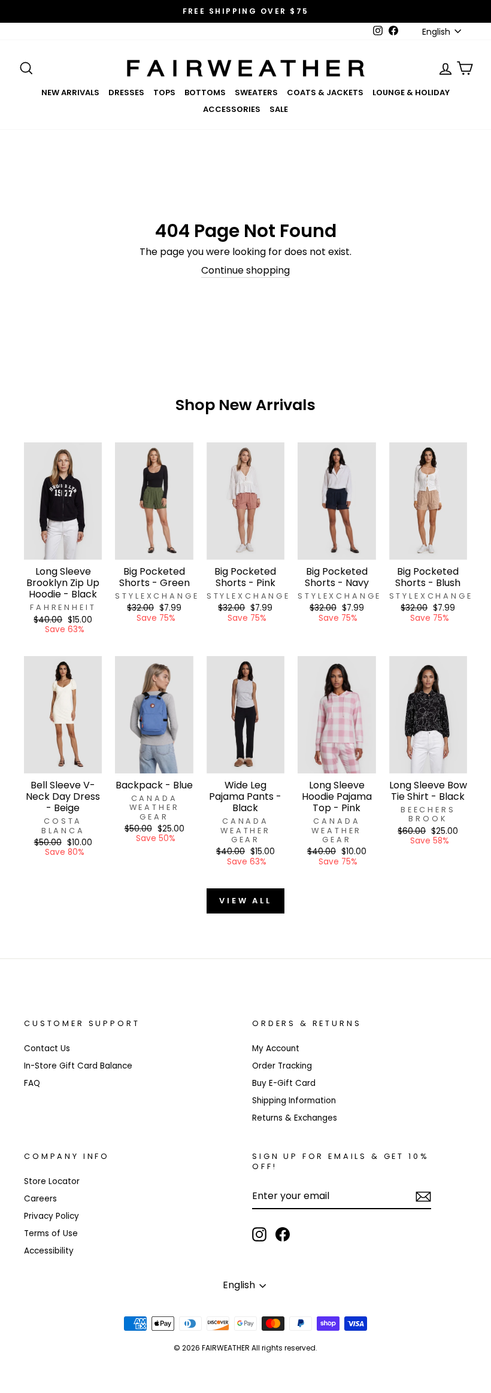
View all (245, 900)
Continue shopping (245, 271)
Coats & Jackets (325, 92)
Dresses (126, 92)
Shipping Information (294, 1100)
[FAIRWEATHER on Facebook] (282, 1234)
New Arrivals (70, 92)
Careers (40, 1198)
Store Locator (52, 1181)
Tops (164, 92)
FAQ (32, 1083)
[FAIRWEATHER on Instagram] (259, 1234)
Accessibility (49, 1251)
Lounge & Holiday (411, 92)
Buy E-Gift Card (284, 1083)
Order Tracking (282, 1066)
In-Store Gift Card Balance (78, 1066)
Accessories (231, 109)
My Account (275, 1048)
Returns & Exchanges (294, 1118)
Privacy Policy (51, 1216)
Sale (278, 109)
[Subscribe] (423, 1196)
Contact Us (47, 1048)
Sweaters (256, 92)
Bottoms (205, 92)
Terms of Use (51, 1233)
